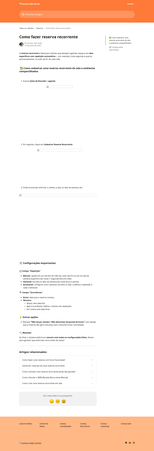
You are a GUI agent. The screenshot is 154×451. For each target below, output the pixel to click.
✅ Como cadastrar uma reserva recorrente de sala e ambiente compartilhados (120, 40)
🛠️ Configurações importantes (116, 48)
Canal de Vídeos (25, 424)
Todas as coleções (26, 28)
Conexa (130, 4)
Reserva (39, 28)
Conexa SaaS (126, 424)
